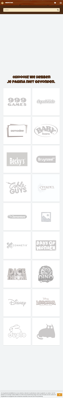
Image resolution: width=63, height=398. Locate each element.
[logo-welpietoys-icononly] (2, 3)
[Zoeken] (58, 10)
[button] (61, 3)
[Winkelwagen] (55, 3)
